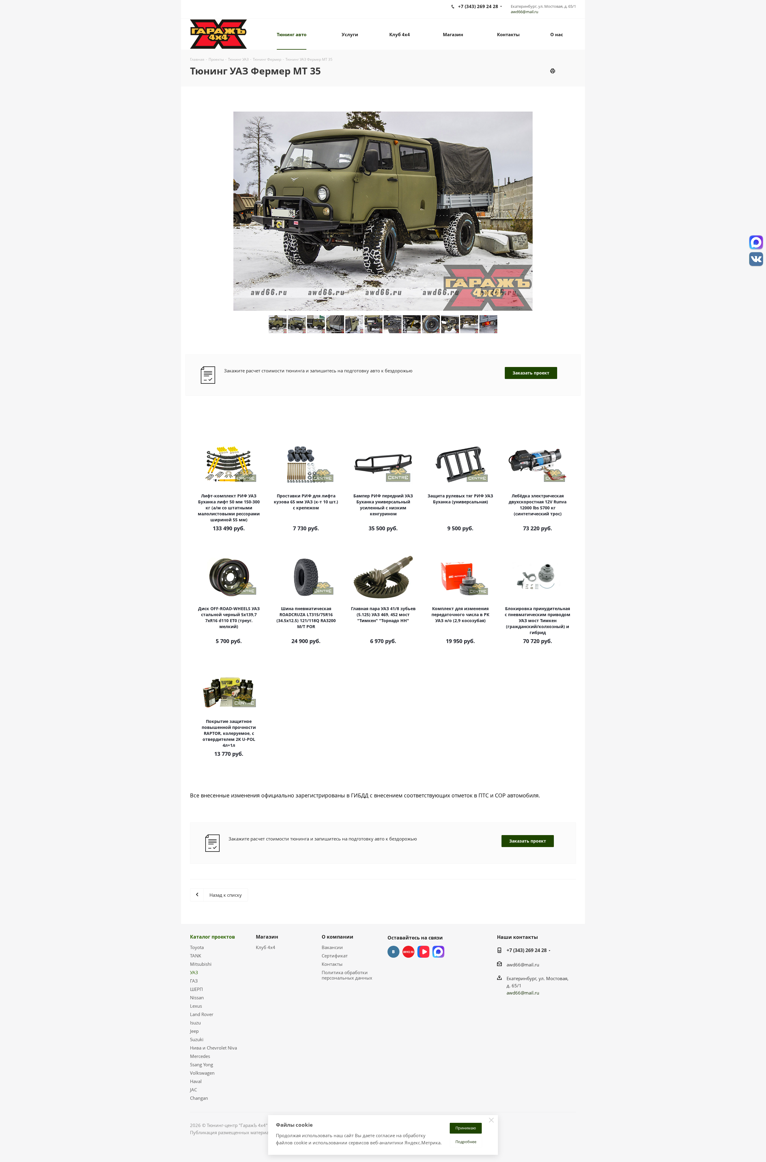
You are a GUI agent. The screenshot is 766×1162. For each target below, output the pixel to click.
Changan (199, 1098)
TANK (195, 956)
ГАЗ (194, 981)
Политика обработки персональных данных (347, 975)
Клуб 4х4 (265, 947)
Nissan (197, 997)
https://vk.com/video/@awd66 (423, 952)
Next (586, 211)
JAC (193, 1090)
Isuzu (195, 1023)
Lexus (196, 1006)
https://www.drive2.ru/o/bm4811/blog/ (408, 952)
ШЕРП (196, 989)
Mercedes (200, 1056)
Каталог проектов (212, 936)
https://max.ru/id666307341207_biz (438, 952)
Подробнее (465, 1141)
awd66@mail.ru (524, 11)
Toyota (197, 947)
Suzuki (196, 1039)
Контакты (332, 964)
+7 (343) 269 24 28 (527, 950)
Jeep (194, 1031)
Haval (196, 1081)
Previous (179, 211)
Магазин (267, 936)
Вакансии (332, 947)
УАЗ (194, 972)
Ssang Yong (201, 1064)
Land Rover (201, 1014)
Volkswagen (202, 1073)
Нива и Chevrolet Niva (213, 1048)
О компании (337, 936)
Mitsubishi (201, 964)
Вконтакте (393, 952)
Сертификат (335, 956)
